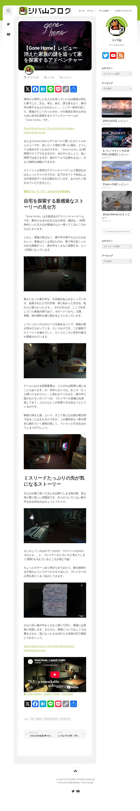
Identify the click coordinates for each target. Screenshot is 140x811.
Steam (39, 719)
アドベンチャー (51, 719)
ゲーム (90, 11)
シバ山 (50, 77)
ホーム (81, 11)
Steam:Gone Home (34, 132)
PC (32, 719)
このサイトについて (123, 11)
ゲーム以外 (104, 11)
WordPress (74, 782)
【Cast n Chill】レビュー (115, 184)
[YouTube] (8, 34)
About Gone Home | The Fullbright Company (49, 128)
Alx (91, 782)
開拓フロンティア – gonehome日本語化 (47, 191)
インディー (65, 719)
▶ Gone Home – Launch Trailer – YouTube (48, 694)
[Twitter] (8, 24)
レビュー (67, 77)
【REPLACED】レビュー (115, 120)
